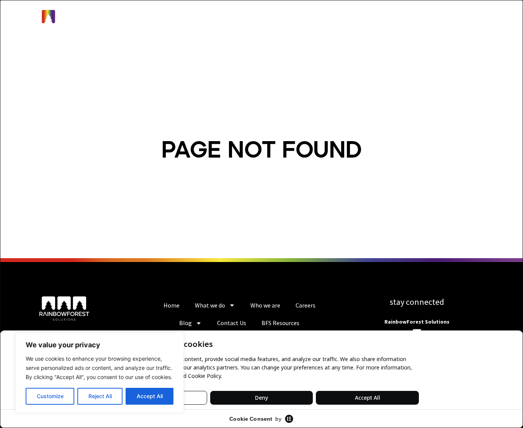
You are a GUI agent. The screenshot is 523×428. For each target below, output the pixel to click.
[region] (99, 372)
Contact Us (231, 323)
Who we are (265, 305)
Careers (305, 305)
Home (171, 305)
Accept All (150, 396)
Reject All (100, 396)
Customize (50, 396)
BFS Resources (280, 323)
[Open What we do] (243, 22)
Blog (185, 323)
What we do (210, 305)
